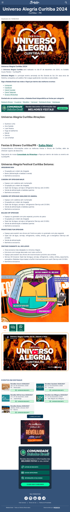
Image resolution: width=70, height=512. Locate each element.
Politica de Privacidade (45, 502)
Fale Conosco (22, 502)
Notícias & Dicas (45, 102)
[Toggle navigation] (2, 2)
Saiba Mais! (46, 145)
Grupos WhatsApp (11, 95)
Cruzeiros (17, 102)
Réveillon (26, 102)
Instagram (8, 85)
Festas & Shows (7, 102)
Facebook (8, 88)
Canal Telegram (10, 92)
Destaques (56, 102)
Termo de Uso (32, 502)
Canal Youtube (10, 90)
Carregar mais (35, 416)
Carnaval (34, 102)
